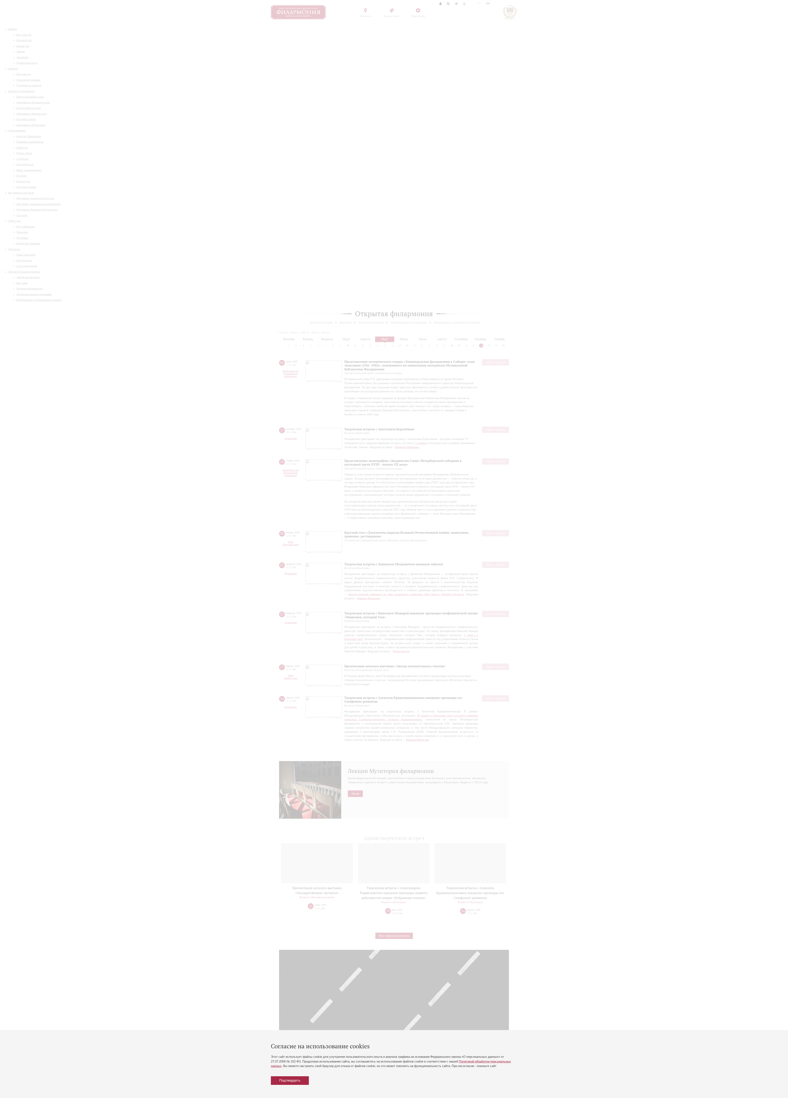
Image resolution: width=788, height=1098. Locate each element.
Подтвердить (289, 1080)
